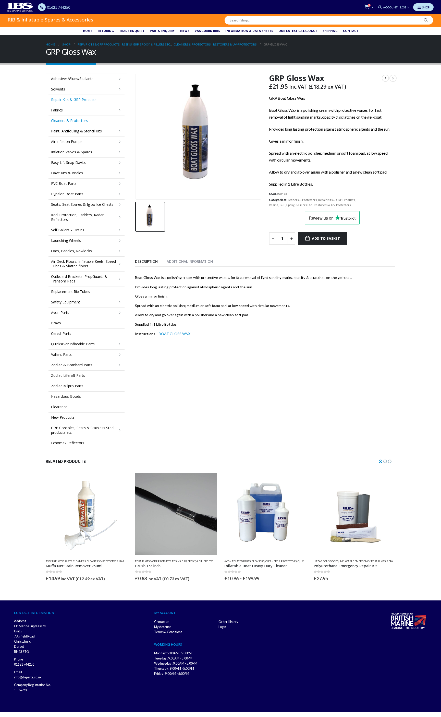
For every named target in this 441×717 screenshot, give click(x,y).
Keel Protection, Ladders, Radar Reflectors (77, 217)
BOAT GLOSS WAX (174, 334)
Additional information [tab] (190, 261)
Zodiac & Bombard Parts (71, 364)
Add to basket (326, 238)
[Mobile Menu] (423, 7)
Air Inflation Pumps (66, 141)
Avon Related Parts (59, 561)
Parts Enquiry (162, 31)
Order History (228, 622)
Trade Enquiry (131, 31)
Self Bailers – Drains (67, 229)
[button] (380, 461)
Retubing (106, 31)
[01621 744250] (42, 7)
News (184, 31)
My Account (162, 627)
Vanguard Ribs (207, 31)
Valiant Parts (61, 354)
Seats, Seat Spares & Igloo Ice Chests (82, 204)
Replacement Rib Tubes (70, 291)
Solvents (58, 89)
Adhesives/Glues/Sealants (72, 78)
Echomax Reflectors (67, 442)
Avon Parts (60, 312)
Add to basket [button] (119, 481)
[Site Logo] (20, 7)
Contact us (161, 622)
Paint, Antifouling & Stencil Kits (76, 131)
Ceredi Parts (61, 333)
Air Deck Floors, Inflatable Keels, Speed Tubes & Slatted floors (83, 263)
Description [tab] (146, 261)
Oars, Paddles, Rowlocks (71, 250)
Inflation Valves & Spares (71, 152)
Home (87, 31)
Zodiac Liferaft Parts (68, 375)
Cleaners (79, 561)
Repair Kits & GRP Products (336, 200)
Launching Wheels (66, 240)
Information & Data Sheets (249, 31)
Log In (405, 7)
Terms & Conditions (168, 632)
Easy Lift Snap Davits (68, 162)
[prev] (385, 78)
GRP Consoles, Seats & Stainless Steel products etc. (82, 430)
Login (222, 627)
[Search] (426, 20)
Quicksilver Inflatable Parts (73, 344)
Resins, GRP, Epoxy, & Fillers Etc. (291, 205)
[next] (393, 78)
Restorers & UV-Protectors (332, 205)
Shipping (330, 31)
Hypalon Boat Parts (67, 193)
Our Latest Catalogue (297, 31)
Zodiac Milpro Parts (67, 385)
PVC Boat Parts (64, 183)
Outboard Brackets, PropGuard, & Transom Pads (79, 278)
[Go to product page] (86, 514)
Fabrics (57, 110)
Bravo (56, 323)
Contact (350, 31)
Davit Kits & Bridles (67, 172)
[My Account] (387, 7)
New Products (63, 417)
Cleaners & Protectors (301, 200)
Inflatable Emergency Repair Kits (362, 561)
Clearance (59, 406)
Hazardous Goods (66, 396)
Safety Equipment (65, 302)
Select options (297, 481)
